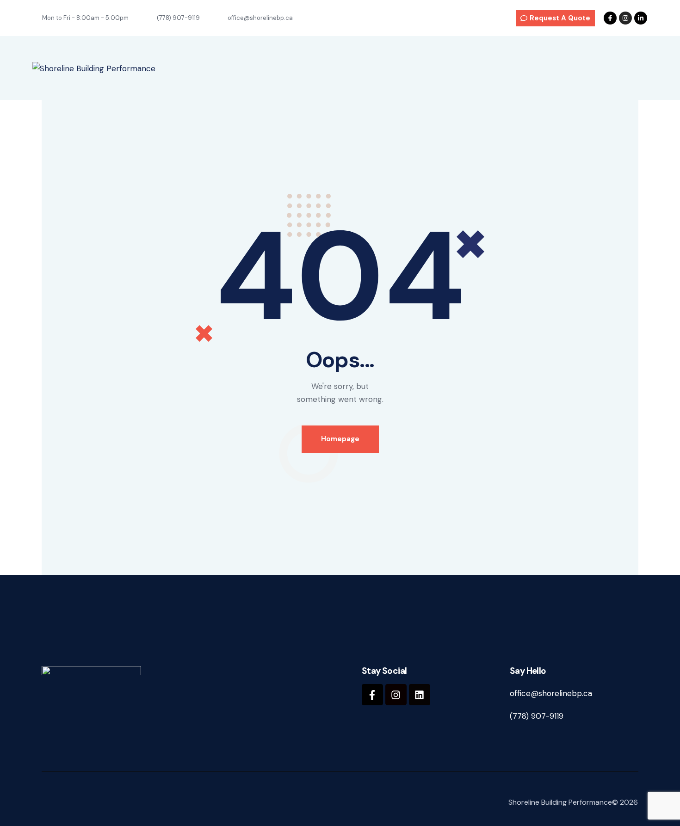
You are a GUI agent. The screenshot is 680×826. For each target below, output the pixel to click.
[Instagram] (625, 18)
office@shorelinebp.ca (551, 693)
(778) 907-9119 (536, 716)
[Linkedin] (419, 694)
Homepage (340, 439)
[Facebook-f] (610, 18)
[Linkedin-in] (640, 18)
